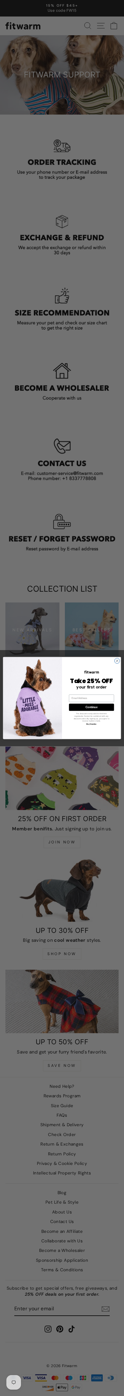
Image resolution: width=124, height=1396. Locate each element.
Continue (91, 707)
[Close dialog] (117, 660)
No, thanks (91, 724)
